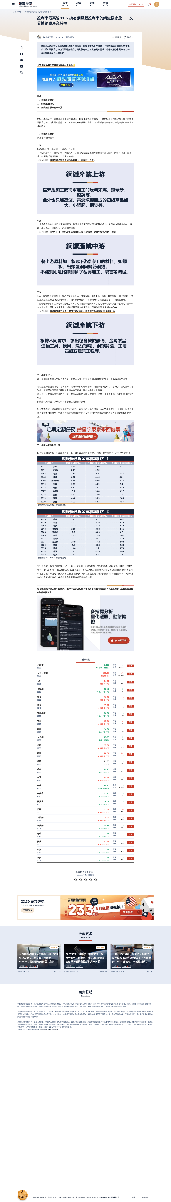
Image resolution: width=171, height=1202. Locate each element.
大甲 (39, 681)
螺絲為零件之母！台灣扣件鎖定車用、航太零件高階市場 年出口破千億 (82, 311)
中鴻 (39, 849)
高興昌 (40, 801)
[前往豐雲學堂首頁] (28, 4)
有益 (39, 697)
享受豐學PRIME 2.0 (136, 4)
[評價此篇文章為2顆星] (80, 879)
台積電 (40, 665)
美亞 (39, 761)
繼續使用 (145, 1197)
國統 (39, 841)
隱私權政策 (115, 1197)
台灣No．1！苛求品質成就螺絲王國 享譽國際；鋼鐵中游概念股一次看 (82, 232)
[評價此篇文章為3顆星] (85, 879)
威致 (39, 745)
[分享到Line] (21, 66)
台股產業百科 (69, 37)
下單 (130, 666)
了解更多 (27, 910)
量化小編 (45, 37)
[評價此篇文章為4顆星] (90, 879)
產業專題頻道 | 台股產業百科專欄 (37, 12)
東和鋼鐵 (41, 713)
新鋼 (39, 857)
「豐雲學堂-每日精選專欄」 (50, 1029)
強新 (39, 753)
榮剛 (39, 809)
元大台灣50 (42, 673)
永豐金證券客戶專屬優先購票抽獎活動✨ (56, 65)
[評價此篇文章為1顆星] (75, 879)
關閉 (133, 1197)
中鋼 (39, 785)
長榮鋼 (40, 689)
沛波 (39, 705)
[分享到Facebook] (21, 54)
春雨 (39, 729)
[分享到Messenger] (21, 60)
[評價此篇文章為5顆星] (95, 879)
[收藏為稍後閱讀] (21, 47)
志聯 (39, 833)
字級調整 (118, 37)
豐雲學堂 (18, 12)
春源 (39, 777)
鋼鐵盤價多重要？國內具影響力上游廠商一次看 (72, 160)
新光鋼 (40, 825)
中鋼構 (40, 793)
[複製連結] (21, 72)
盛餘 (39, 769)
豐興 (39, 721)
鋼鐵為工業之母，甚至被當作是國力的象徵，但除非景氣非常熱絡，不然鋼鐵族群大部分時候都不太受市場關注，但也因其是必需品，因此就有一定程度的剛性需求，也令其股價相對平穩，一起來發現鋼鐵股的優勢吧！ (85, 50)
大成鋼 (40, 737)
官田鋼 (40, 817)
